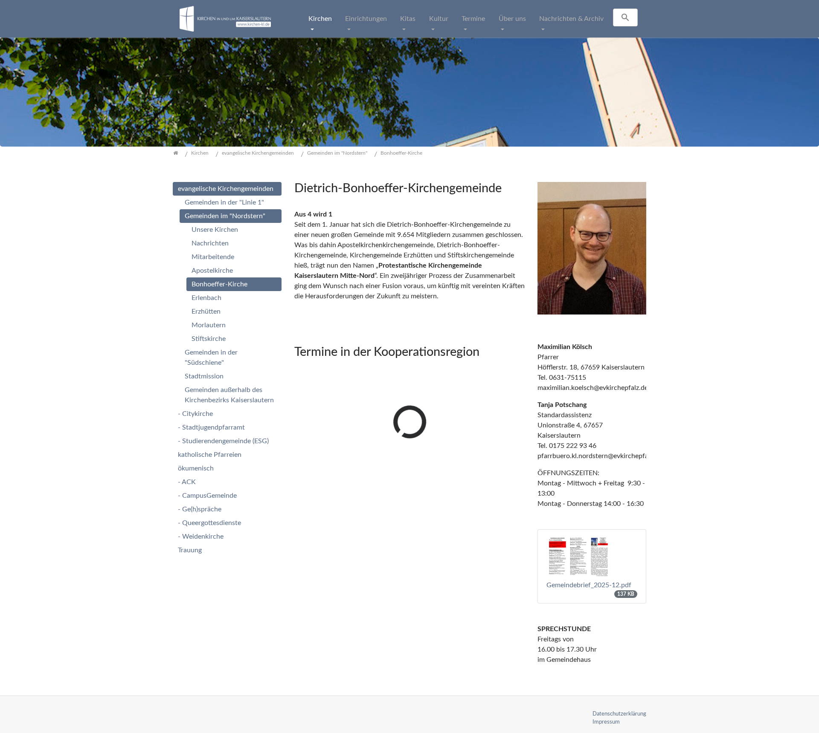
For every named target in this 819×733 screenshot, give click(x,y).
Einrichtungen (366, 18)
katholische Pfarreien (209, 454)
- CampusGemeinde (207, 495)
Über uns (512, 18)
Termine (473, 18)
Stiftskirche (209, 338)
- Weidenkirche (201, 536)
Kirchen (320, 18)
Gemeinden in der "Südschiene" (211, 357)
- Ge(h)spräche (199, 509)
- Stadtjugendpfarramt (211, 427)
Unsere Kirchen (215, 229)
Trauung (190, 550)
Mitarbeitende (213, 257)
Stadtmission (204, 376)
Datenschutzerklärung (619, 713)
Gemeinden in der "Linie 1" (224, 202)
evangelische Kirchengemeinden (225, 188)
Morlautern (209, 325)
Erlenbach (206, 297)
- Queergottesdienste (209, 522)
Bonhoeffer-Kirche (219, 284)
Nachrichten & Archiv (571, 18)
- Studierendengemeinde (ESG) (223, 441)
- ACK (187, 482)
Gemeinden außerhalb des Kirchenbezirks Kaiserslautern (229, 395)
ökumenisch (196, 468)
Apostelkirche (212, 270)
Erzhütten (206, 311)
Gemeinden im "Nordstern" (225, 216)
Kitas (407, 18)
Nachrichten (210, 243)
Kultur (438, 18)
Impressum (606, 721)
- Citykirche (195, 413)
